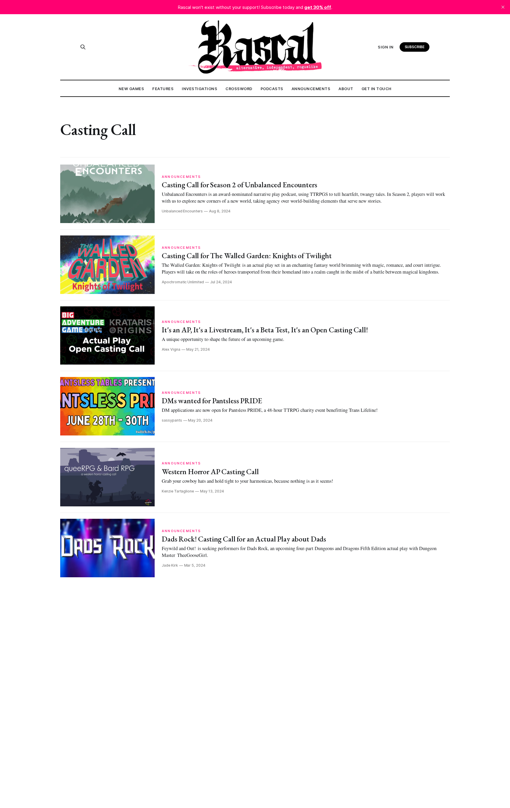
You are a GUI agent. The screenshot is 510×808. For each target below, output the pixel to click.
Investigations (199, 88)
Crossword (238, 88)
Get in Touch (377, 88)
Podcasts (272, 88)
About (346, 88)
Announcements (311, 88)
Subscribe (415, 47)
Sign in (386, 47)
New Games (131, 88)
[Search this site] (83, 47)
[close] (503, 7)
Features (163, 88)
